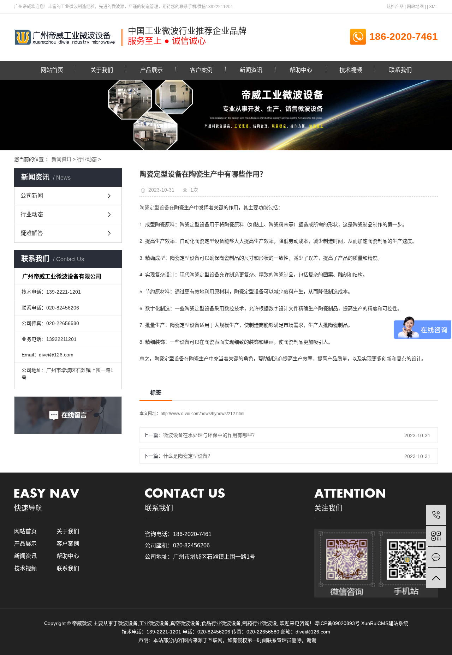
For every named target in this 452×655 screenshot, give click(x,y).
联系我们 (400, 70)
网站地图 (415, 6)
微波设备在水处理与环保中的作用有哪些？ (210, 435)
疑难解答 (31, 233)
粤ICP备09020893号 (337, 623)
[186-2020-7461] (436, 515)
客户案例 (201, 70)
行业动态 (87, 159)
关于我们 (101, 70)
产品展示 (151, 70)
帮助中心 (301, 70)
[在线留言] (436, 557)
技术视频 (350, 70)
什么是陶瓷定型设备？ (188, 456)
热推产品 (395, 6)
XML (433, 6)
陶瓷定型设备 (154, 207)
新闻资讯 (251, 70)
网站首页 (52, 70)
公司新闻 (31, 196)
